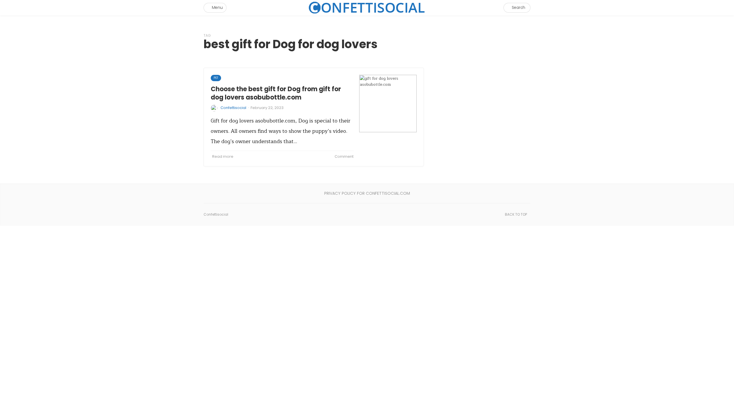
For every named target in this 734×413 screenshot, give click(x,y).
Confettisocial (233, 107)
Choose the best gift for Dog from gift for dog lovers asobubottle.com (276, 93)
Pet (216, 78)
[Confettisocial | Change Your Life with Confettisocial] (367, 8)
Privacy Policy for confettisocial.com (367, 193)
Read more (222, 156)
